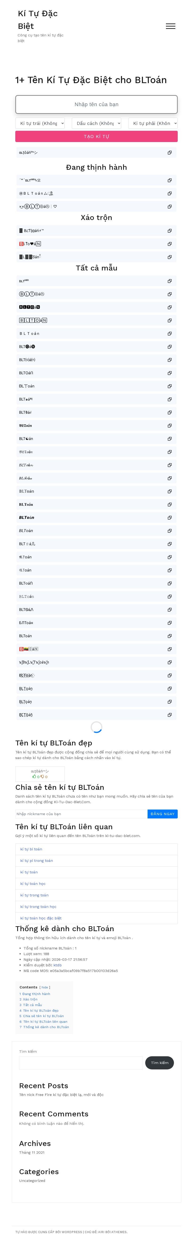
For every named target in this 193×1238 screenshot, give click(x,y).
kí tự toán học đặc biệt (40, 918)
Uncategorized (32, 1180)
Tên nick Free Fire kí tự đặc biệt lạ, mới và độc (61, 1094)
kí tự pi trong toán (36, 860)
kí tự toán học (33, 883)
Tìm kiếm (28, 1051)
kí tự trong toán (34, 895)
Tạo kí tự (96, 136)
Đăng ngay (163, 814)
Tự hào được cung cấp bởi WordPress (48, 1232)
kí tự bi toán (31, 849)
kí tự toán (29, 872)
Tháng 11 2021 (31, 1152)
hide (45, 987)
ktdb (57, 965)
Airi (101, 1232)
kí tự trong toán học (38, 906)
